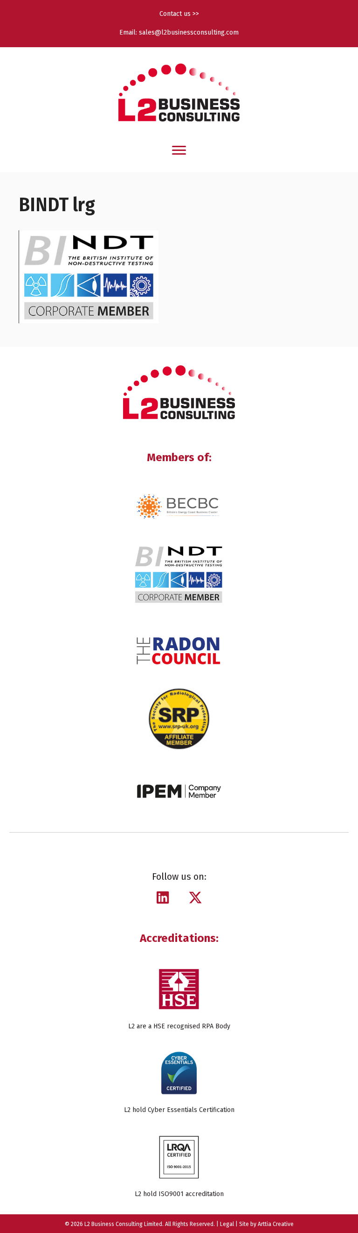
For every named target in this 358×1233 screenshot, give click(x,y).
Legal (227, 1224)
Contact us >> (179, 14)
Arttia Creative (276, 1224)
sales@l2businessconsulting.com (189, 32)
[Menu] (179, 150)
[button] (163, 898)
